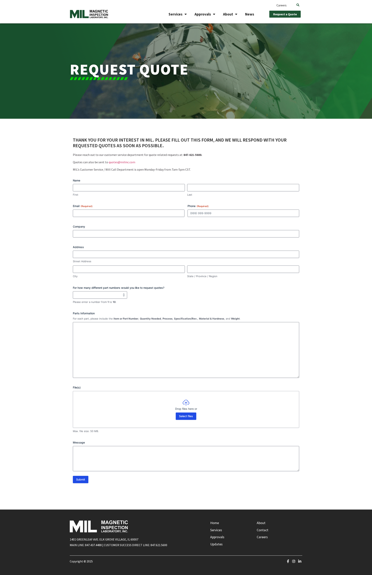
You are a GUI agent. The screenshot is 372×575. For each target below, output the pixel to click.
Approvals (203, 14)
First (75, 194)
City (75, 276)
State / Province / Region (202, 276)
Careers (281, 5)
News (249, 14)
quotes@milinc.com (122, 162)
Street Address (82, 261)
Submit (80, 479)
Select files (186, 416)
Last (189, 194)
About (228, 14)
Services (176, 14)
